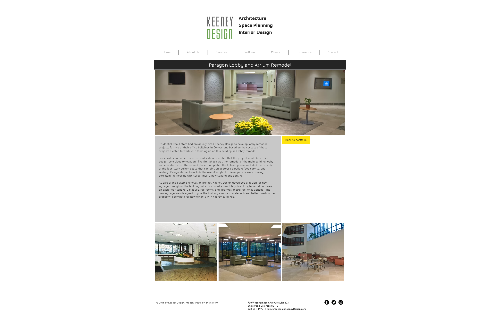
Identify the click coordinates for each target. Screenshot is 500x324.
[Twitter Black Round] (333, 302)
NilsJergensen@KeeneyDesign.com (286, 309)
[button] (186, 252)
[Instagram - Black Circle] (340, 302)
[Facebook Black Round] (326, 302)
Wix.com (213, 302)
